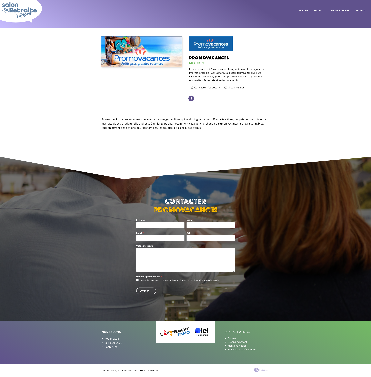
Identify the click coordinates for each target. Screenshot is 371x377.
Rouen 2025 (112, 338)
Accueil (303, 10)
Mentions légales (237, 345)
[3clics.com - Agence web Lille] (261, 370)
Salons (318, 10)
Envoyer (144, 290)
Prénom (140, 220)
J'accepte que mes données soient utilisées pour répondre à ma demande (179, 280)
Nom (190, 220)
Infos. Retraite (340, 10)
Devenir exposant (237, 342)
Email (140, 232)
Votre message (144, 245)
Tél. (188, 232)
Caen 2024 (111, 347)
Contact (360, 10)
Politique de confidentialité (242, 349)
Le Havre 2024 (113, 343)
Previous (97, 52)
